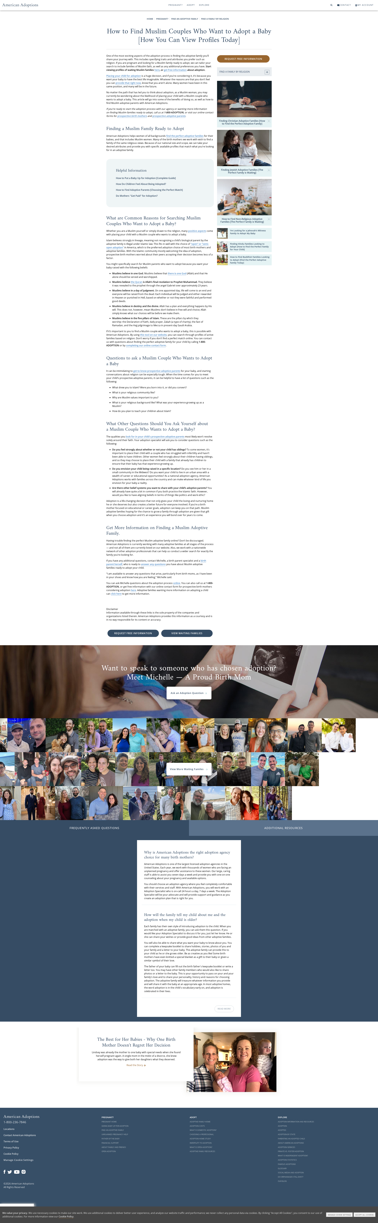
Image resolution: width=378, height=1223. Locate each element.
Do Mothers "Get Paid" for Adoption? (137, 195)
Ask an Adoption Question (187, 693)
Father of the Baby (111, 1138)
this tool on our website (153, 334)
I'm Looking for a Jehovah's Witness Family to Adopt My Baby (248, 232)
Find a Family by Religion (215, 18)
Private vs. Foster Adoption (291, 1151)
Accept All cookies (364, 1215)
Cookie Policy (11, 1153)
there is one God (177, 273)
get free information (175, 70)
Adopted (282, 1130)
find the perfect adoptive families (184, 136)
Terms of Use (11, 1141)
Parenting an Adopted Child (291, 1138)
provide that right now (128, 83)
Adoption (282, 1126)
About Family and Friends (114, 1147)
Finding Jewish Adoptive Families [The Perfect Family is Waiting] (242, 171)
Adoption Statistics (287, 1160)
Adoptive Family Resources (202, 1151)
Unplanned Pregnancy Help (115, 1134)
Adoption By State (286, 1134)
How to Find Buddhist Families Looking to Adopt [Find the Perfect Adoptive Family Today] (249, 260)
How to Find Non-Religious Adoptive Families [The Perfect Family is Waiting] (242, 220)
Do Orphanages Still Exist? (290, 1177)
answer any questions (153, 564)
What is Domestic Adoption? (203, 1130)
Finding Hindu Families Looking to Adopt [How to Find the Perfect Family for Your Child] (249, 246)
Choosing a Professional (202, 1134)
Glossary (282, 1168)
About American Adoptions (291, 1143)
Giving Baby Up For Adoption (115, 1126)
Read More (224, 1008)
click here (116, 593)
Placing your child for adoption (123, 75)
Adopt (191, 5)
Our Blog (282, 1181)
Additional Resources (283, 828)
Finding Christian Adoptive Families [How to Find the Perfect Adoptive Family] (242, 122)
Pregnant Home (109, 1121)
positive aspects (197, 231)
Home (150, 18)
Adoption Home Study (200, 1138)
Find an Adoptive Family (184, 18)
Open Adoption (109, 1151)
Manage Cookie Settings (19, 1160)
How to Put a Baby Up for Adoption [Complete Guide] (146, 178)
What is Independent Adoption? (293, 1155)
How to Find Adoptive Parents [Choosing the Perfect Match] (149, 190)
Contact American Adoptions (20, 1135)
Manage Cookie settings (339, 1215)
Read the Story (135, 1065)
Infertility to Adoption (201, 1143)
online (176, 583)
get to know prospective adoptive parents (156, 371)
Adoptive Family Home (200, 1121)
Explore (204, 5)
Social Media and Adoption (291, 1172)
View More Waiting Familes (187, 769)
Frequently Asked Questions (94, 828)
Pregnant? (175, 5)
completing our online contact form (146, 345)
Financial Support (110, 1143)
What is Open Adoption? (201, 1147)
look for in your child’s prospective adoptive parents (155, 436)
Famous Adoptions (287, 1164)
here (157, 70)
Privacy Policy (11, 1147)
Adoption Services (286, 1147)
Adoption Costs (197, 1126)
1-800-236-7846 (15, 1122)
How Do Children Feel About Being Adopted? (141, 184)
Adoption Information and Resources (296, 1121)
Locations (9, 1129)
